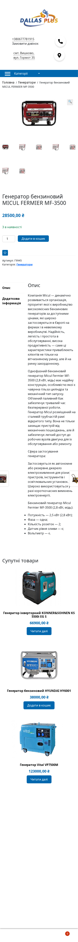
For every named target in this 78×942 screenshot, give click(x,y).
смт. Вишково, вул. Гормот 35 (24, 55)
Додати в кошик (33, 238)
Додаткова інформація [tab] (11, 301)
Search (39, 935)
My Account (13, 935)
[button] (70, 102)
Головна (8, 82)
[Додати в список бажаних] (5, 253)
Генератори (27, 82)
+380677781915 (23, 39)
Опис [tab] (6, 288)
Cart (60, 932)
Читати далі (39, 631)
